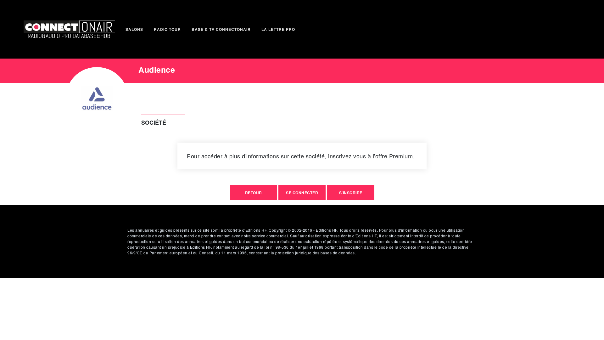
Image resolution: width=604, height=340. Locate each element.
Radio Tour (167, 29)
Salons (134, 29)
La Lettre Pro (278, 29)
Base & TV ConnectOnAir (221, 29)
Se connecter (302, 193)
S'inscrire (350, 193)
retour (253, 193)
